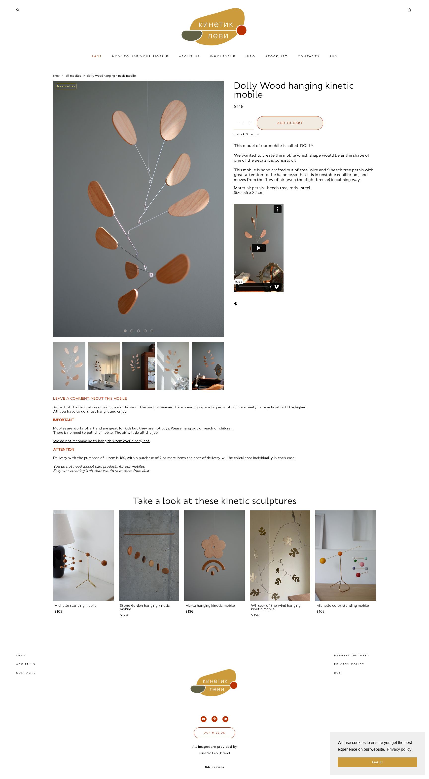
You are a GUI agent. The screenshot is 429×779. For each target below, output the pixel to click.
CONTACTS (309, 56)
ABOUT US (189, 56)
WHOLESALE (223, 56)
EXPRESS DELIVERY (352, 655)
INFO (250, 56)
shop (56, 76)
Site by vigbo (214, 767)
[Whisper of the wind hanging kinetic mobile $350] (280, 555)
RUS (333, 56)
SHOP (97, 56)
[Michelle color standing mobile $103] (345, 555)
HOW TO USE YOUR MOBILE (140, 56)
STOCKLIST (276, 56)
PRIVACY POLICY (349, 664)
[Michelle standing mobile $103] (83, 555)
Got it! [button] (377, 762)
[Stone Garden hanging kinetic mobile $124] (149, 555)
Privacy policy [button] (399, 749)
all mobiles (73, 76)
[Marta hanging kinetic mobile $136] (214, 555)
